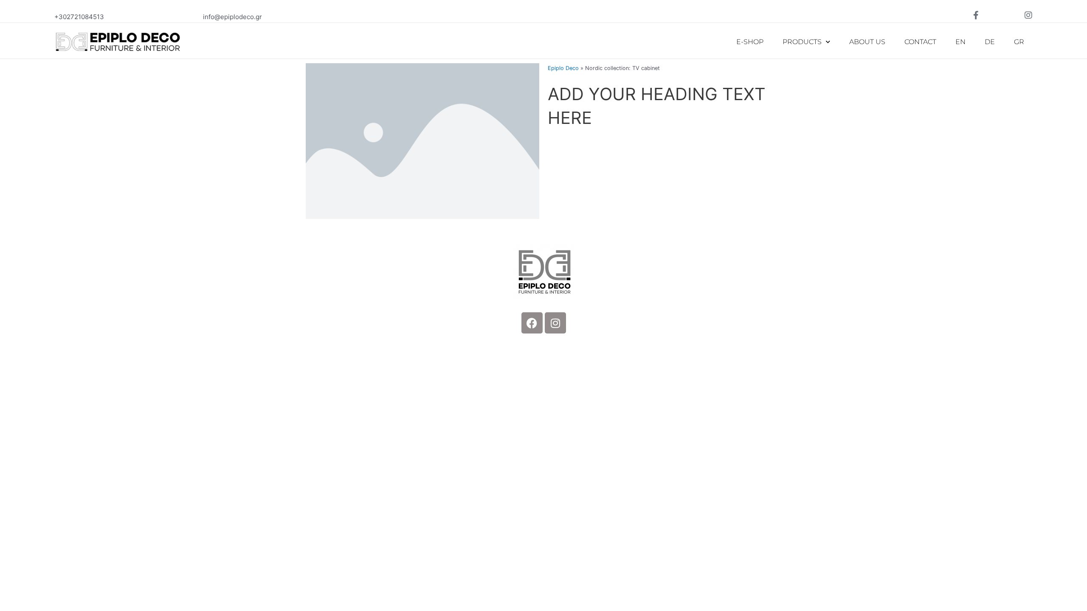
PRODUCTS (802, 42)
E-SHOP (749, 42)
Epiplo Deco (563, 68)
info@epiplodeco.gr (232, 17)
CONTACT (920, 42)
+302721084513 (79, 17)
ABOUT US (867, 42)
